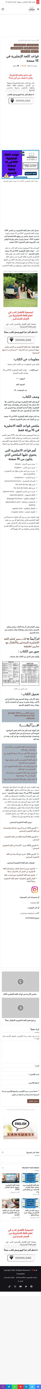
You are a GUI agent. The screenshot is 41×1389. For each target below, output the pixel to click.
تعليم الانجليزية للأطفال (31, 48)
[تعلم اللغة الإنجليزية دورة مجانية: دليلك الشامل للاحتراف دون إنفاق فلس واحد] (30, 1178)
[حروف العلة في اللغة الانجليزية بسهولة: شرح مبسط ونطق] (30, 1203)
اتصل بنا (20, 1281)
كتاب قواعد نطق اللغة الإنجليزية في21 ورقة (19, 779)
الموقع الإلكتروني (34, 1083)
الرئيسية (34, 40)
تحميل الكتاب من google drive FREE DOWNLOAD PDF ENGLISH (21, 716)
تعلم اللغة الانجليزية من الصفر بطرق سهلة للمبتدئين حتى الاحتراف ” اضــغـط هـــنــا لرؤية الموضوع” (20, 350)
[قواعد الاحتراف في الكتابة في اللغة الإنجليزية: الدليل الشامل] (10, 1203)
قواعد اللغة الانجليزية (17, 48)
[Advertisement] (20, 25)
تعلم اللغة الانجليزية (24, 40)
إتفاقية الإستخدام (9, 1277)
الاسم (37, 1066)
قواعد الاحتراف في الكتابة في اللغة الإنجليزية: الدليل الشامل (10, 1212)
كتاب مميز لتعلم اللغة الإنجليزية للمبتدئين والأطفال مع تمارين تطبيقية (21, 642)
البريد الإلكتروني (33, 1074)
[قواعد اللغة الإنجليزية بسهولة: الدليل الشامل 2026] (10, 1178)
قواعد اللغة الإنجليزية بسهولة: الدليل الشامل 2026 (12, 1187)
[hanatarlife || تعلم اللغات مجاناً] (31, 9)
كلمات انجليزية (25, 51)
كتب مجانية (35, 51)
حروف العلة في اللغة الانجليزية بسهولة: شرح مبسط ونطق (31, 1212)
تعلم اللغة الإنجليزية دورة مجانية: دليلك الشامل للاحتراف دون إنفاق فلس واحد (31, 1188)
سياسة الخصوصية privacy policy (26, 1277)
